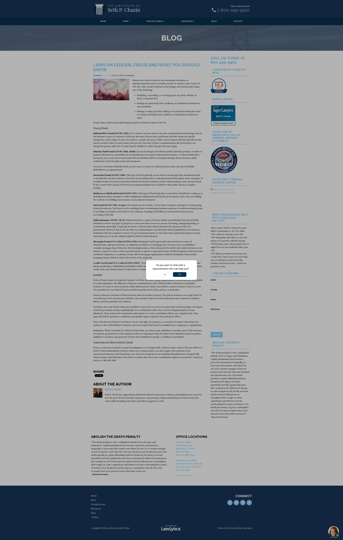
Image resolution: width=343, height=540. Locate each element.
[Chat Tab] (171, 270)
